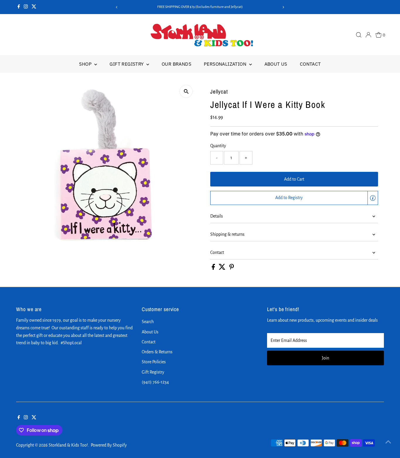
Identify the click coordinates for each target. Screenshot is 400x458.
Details (216, 216)
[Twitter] (34, 7)
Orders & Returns (157, 352)
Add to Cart (294, 179)
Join (325, 358)
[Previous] (117, 7)
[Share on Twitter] (222, 268)
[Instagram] (25, 7)
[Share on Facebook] (214, 268)
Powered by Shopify (109, 445)
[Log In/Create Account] (368, 35)
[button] (294, 198)
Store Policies (154, 361)
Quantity (218, 145)
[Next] (283, 7)
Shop (86, 64)
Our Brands (176, 64)
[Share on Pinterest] (231, 268)
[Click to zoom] (186, 91)
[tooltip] (373, 198)
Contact (310, 64)
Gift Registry (127, 64)
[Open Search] (358, 35)
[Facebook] (18, 7)
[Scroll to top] (388, 442)
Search (148, 321)
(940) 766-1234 (155, 382)
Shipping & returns (227, 234)
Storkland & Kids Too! (68, 445)
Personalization (225, 64)
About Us (275, 64)
